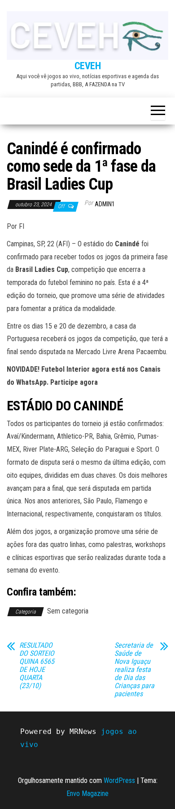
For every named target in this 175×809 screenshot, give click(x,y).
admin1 (105, 204)
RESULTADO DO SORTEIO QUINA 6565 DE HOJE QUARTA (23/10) (36, 665)
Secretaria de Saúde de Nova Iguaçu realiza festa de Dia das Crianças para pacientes (134, 669)
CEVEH (87, 65)
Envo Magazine (87, 793)
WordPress (119, 780)
